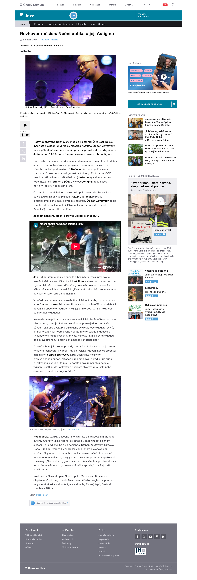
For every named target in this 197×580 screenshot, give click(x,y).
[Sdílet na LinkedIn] (23, 158)
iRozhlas (60, 5)
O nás (101, 23)
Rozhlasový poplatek (108, 555)
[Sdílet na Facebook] (23, 144)
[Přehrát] (25, 125)
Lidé (92, 23)
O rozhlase (130, 5)
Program (77, 5)
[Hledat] (173, 5)
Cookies (128, 566)
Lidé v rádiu (104, 543)
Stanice (112, 5)
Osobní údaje (141, 566)
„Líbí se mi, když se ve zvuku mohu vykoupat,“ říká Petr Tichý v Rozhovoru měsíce (158, 136)
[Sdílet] (27, 135)
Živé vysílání (135, 80)
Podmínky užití (155, 566)
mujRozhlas (95, 5)
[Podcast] (22, 135)
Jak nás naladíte (106, 535)
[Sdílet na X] (23, 151)
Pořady (52, 23)
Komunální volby (33, 539)
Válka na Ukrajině (33, 535)
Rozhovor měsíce (49, 39)
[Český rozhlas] (32, 5)
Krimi (147, 71)
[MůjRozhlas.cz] (25, 51)
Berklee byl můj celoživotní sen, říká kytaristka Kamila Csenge (160, 160)
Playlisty (81, 23)
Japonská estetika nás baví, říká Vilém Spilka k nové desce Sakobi (158, 122)
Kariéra (101, 547)
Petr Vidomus (58, 107)
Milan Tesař (41, 495)
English (168, 566)
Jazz (22, 23)
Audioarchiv (143, 17)
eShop (28, 547)
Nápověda (103, 539)
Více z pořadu (137, 115)
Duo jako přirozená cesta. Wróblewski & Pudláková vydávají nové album (160, 148)
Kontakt (102, 551)
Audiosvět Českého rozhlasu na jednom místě (148, 92)
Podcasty (66, 543)
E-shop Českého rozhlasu (144, 176)
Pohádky (134, 75)
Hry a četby (135, 71)
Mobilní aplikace (70, 547)
